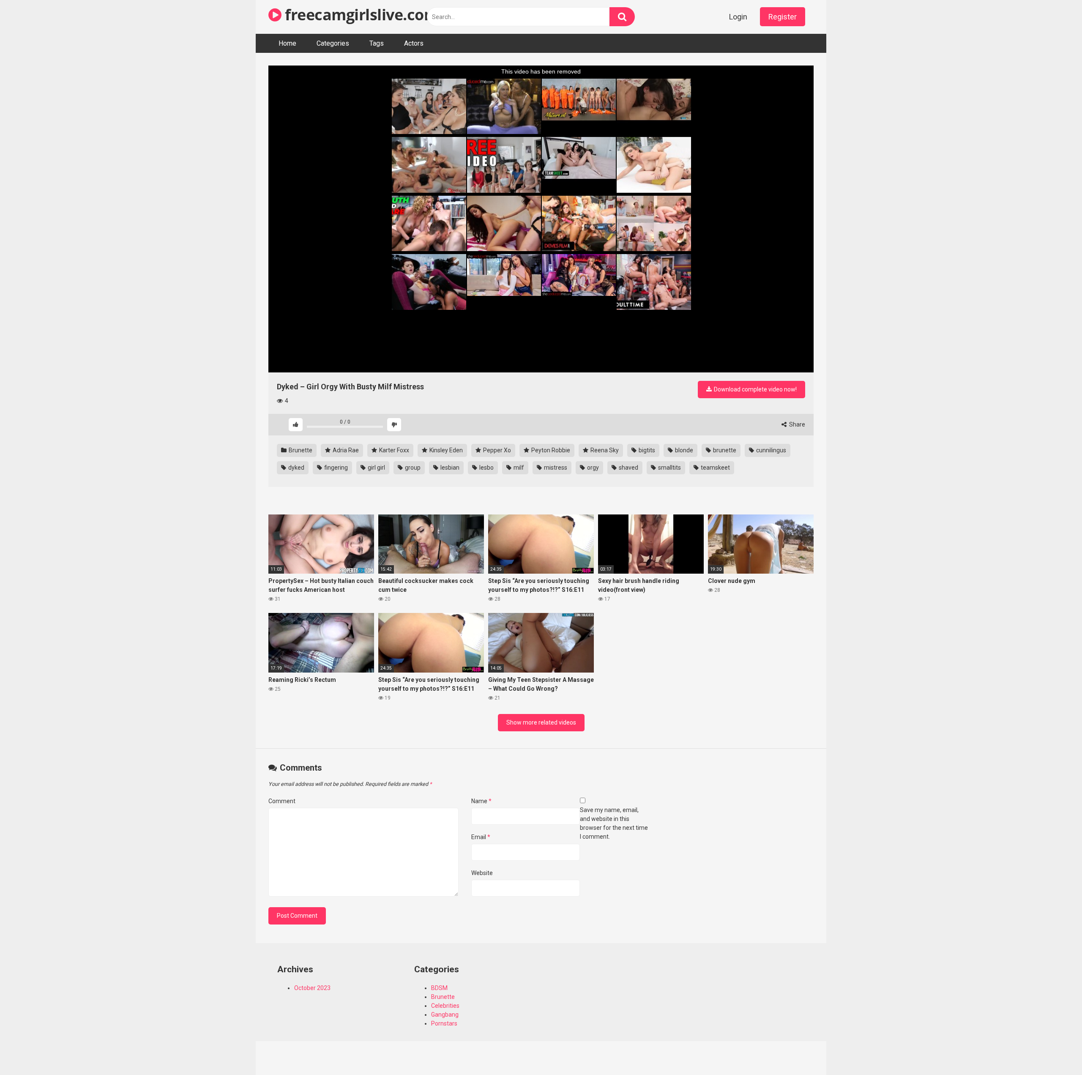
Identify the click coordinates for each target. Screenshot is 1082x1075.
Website (482, 873)
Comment (281, 801)
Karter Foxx (393, 450)
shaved (628, 467)
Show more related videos (541, 722)
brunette (724, 450)
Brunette (299, 450)
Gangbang (445, 1014)
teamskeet (714, 467)
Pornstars (444, 1023)
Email (480, 837)
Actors (414, 43)
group (412, 467)
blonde (683, 450)
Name (481, 801)
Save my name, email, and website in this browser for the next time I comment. (614, 823)
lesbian (449, 467)
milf (518, 467)
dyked (295, 467)
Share (796, 424)
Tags (376, 43)
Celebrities (445, 1005)
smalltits (669, 467)
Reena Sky (604, 450)
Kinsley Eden (445, 450)
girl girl (375, 467)
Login (738, 16)
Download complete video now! (755, 389)
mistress (555, 467)
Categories (333, 43)
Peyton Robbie (550, 450)
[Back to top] (1053, 1049)
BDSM (439, 988)
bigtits (646, 450)
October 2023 (312, 988)
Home (287, 43)
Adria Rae (345, 450)
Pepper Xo (496, 450)
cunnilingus (770, 450)
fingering (335, 467)
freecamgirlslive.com (359, 14)
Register (782, 16)
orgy (592, 467)
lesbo (486, 467)
